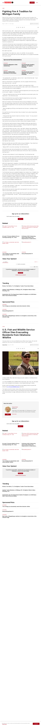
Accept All (36, 723)
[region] (20, 264)
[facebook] (16, 27)
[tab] (5, 262)
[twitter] (20, 27)
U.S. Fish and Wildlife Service (13, 386)
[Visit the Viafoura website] (36, 266)
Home (3, 8)
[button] (3, 2)
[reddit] (22, 27)
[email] (24, 27)
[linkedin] (18, 27)
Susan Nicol (4, 344)
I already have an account (20, 274)
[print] (38, 27)
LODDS (3, 326)
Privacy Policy (4, 724)
